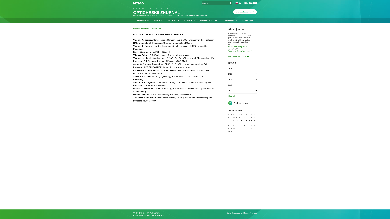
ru (240, 3)
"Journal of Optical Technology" (240, 51)
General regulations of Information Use (242, 213)
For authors (188, 20)
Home (135, 28)
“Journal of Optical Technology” (197, 15)
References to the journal (209, 20)
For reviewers (229, 20)
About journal (141, 20)
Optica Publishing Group (237, 47)
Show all (231, 96)
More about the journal (237, 56)
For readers (172, 20)
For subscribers (247, 20)
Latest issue (157, 20)
